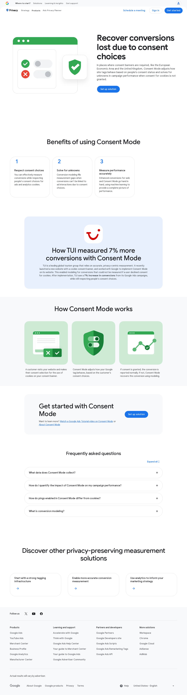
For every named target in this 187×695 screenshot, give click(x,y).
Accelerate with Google (66, 633)
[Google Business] (7, 3)
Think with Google (62, 638)
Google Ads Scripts (106, 643)
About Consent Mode (49, 424)
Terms (80, 685)
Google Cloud (146, 643)
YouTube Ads (16, 638)
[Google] (15, 685)
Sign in (155, 10)
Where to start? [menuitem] (23, 3)
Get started (173, 10)
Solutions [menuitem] (37, 3)
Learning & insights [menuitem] (54, 3)
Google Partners (105, 633)
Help (126, 685)
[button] (93, 472)
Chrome (143, 638)
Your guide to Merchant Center (69, 649)
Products (36, 10)
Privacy (70, 685)
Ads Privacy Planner (52, 10)
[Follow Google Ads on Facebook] (41, 613)
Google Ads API (104, 654)
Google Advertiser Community (69, 659)
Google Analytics (19, 654)
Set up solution (136, 414)
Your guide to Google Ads (66, 654)
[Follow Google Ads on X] (26, 613)
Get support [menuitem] (72, 3)
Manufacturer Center (21, 659)
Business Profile (18, 649)
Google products (54, 685)
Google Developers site (108, 638)
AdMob (143, 654)
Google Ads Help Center (66, 643)
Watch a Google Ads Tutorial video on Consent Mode (86, 421)
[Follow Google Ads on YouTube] (33, 613)
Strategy (25, 10)
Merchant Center (19, 643)
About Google (34, 685)
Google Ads (16, 633)
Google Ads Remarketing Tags (112, 649)
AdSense (144, 649)
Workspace (145, 633)
